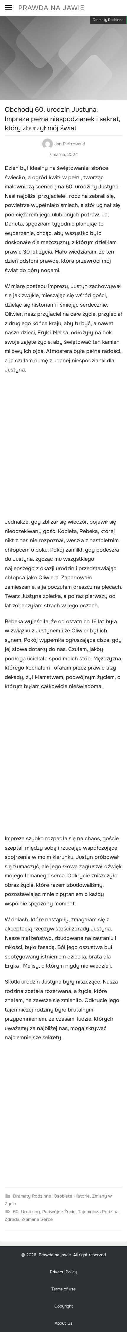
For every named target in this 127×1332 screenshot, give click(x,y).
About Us (63, 1323)
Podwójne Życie (59, 1212)
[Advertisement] (63, 446)
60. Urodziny (26, 1212)
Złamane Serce (37, 1219)
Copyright (63, 1306)
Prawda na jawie (51, 8)
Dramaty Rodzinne (108, 19)
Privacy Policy (63, 1272)
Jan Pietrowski (69, 144)
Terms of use (63, 1289)
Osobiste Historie (72, 1196)
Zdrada (12, 1219)
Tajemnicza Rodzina (98, 1212)
